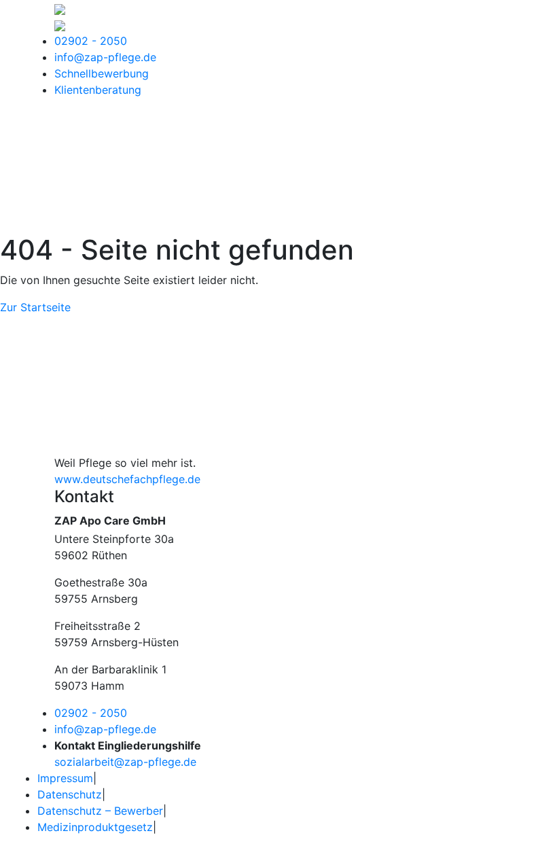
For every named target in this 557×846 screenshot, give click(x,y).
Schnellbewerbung (101, 73)
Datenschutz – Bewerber (100, 810)
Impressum (65, 778)
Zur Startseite (35, 307)
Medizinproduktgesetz (95, 827)
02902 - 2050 (90, 41)
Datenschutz (69, 794)
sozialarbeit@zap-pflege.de (125, 762)
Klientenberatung (97, 89)
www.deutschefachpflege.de (127, 479)
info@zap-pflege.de (105, 57)
